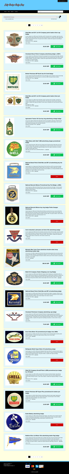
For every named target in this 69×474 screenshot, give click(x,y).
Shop (9, 11)
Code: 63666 (27, 400)
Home (5, 11)
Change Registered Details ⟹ (9, 465)
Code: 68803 (27, 298)
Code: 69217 (27, 217)
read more (35, 41)
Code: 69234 (27, 172)
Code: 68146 (27, 380)
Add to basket (58, 46)
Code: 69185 (27, 279)
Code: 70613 (27, 42)
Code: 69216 (27, 238)
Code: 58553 (27, 421)
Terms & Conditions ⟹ (8, 463)
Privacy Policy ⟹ (7, 464)
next (41, 25)
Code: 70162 (27, 79)
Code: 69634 (27, 126)
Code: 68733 (27, 62)
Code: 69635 (27, 107)
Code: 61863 (27, 259)
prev (27, 25)
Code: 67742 (27, 443)
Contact (16, 11)
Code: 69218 (27, 192)
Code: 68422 (27, 356)
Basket (12, 11)
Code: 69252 (27, 151)
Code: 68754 (27, 320)
